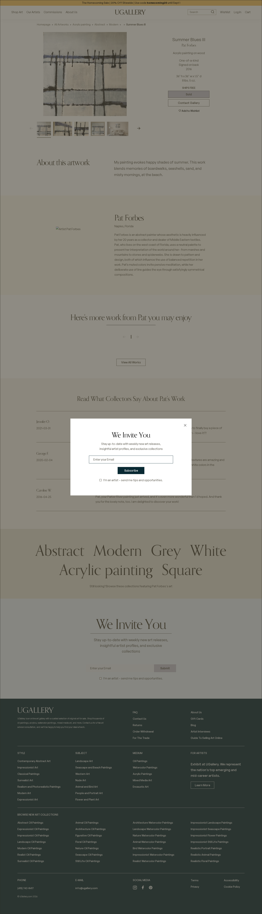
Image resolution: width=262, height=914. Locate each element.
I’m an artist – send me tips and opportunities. (133, 480)
